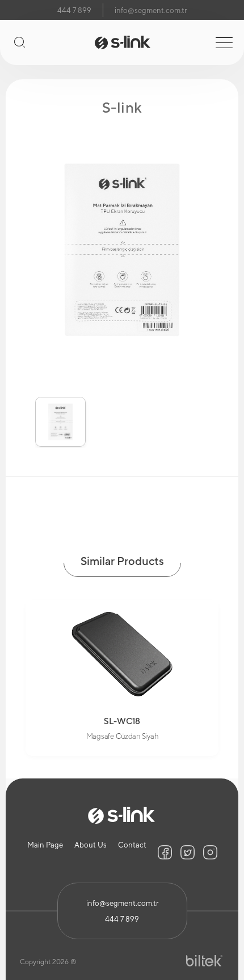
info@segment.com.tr (151, 10)
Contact (132, 845)
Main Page (45, 845)
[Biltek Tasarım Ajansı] (204, 961)
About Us (90, 845)
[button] (20, 413)
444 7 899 (74, 10)
